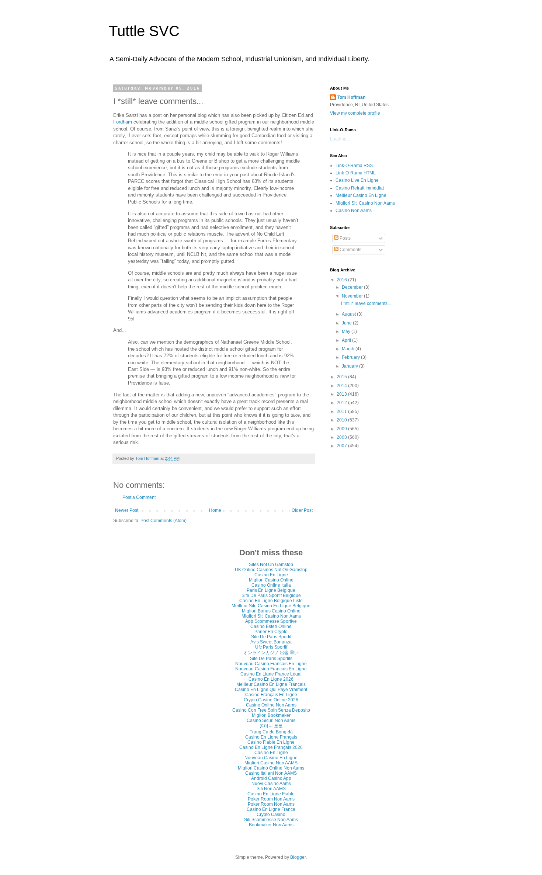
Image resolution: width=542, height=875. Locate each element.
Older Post (302, 510)
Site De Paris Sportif (271, 636)
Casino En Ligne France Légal (271, 674)
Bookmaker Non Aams (271, 824)
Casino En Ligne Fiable (271, 793)
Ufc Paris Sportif (271, 647)
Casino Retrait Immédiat (360, 188)
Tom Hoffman (351, 97)
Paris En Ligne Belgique (271, 590)
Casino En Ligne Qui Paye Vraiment (271, 689)
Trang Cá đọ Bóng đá (271, 732)
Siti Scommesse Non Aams (271, 819)
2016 (342, 279)
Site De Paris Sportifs (271, 658)
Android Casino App (271, 778)
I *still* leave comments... (366, 303)
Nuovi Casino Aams (271, 783)
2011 (342, 411)
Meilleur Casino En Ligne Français (271, 684)
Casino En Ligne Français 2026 (271, 747)
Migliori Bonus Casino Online (271, 611)
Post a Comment (139, 497)
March (348, 348)
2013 (342, 394)
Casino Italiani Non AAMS (271, 773)
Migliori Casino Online (271, 580)
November (353, 296)
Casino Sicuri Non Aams (271, 720)
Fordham (122, 122)
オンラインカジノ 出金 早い (271, 652)
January (350, 366)
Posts (344, 238)
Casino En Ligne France (271, 809)
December (353, 287)
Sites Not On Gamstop (271, 564)
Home (215, 510)
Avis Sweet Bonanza (271, 642)
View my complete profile (355, 113)
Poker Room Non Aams (271, 799)
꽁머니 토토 (271, 726)
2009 (342, 428)
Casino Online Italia (271, 585)
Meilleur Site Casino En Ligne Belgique (271, 605)
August (349, 314)
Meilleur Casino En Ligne (361, 195)
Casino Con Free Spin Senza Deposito (271, 710)
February (351, 357)
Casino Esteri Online (271, 626)
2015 (342, 376)
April (347, 340)
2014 (342, 385)
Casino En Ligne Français (271, 737)
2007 (342, 445)
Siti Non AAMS (271, 788)
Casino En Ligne (271, 574)
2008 (342, 437)
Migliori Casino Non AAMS (271, 762)
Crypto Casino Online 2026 (271, 699)
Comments (349, 249)
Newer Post (126, 510)
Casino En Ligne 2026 (271, 679)
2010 (342, 420)
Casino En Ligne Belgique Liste (271, 600)
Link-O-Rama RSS (354, 165)
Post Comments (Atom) (163, 520)
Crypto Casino (271, 814)
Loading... (340, 139)
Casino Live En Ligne (357, 180)
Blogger (298, 857)
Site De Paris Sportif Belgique (271, 595)
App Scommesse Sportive (271, 621)
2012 (342, 402)
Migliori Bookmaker (271, 715)
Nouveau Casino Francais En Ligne (271, 663)
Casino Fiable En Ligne (271, 742)
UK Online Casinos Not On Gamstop (271, 569)
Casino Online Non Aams (271, 705)
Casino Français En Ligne (271, 694)
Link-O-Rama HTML (356, 173)
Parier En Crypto (271, 631)
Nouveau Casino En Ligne (271, 757)
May (346, 331)
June (347, 323)
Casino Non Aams (354, 210)
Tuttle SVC (144, 31)
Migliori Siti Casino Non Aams (365, 203)
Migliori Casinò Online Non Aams (271, 768)
